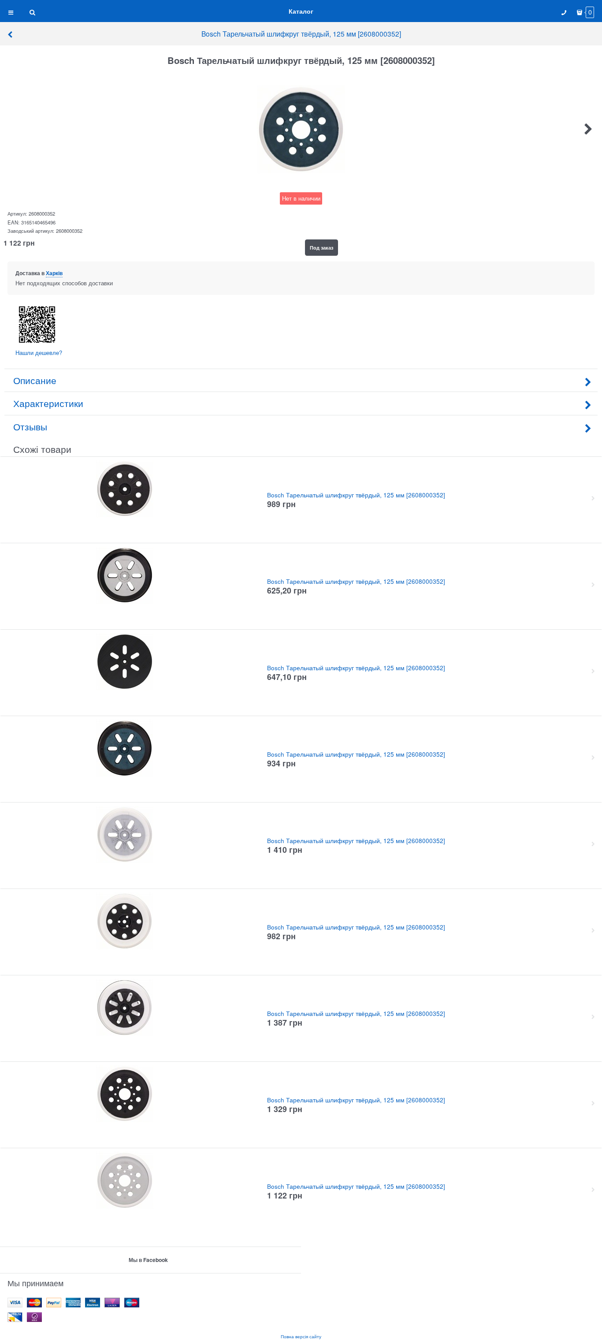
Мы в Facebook (148, 1260)
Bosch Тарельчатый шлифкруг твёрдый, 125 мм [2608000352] (301, 33)
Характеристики (48, 403)
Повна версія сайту (301, 1336)
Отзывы (30, 426)
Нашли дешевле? (38, 352)
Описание (34, 380)
